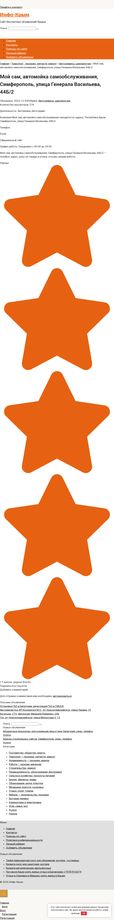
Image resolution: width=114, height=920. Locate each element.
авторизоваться (62, 696)
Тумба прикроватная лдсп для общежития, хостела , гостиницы (42, 860)
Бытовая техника (18, 798)
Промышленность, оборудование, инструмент (35, 771)
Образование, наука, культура (26, 783)
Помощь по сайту (16, 48)
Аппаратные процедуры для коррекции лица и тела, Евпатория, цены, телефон (48, 731)
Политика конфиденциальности (24, 840)
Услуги (7, 735)
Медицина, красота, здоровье (26, 787)
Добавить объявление (20, 57)
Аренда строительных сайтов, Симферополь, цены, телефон (37, 738)
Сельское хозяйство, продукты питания (32, 775)
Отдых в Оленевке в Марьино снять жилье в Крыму (35, 875)
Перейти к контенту (11, 7)
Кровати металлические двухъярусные (28, 868)
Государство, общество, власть (27, 752)
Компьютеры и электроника (25, 802)
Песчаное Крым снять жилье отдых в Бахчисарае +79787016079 (43, 871)
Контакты (12, 44)
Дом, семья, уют (18, 806)
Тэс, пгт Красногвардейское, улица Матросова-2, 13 (30, 717)
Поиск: (4, 28)
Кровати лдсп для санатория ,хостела (27, 864)
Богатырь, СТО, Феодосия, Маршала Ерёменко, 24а (29, 713)
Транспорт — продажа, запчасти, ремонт (32, 756)
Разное (13, 813)
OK (84, 913)
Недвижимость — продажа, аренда (29, 760)
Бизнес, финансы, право (22, 779)
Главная (11, 40)
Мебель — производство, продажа (29, 794)
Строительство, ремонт (22, 768)
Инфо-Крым (14, 14)
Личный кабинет (16, 53)
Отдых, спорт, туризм (21, 790)
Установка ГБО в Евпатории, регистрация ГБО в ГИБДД (32, 706)
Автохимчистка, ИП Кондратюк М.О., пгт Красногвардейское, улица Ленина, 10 (45, 709)
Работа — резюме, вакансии (25, 764)
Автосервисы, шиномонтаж (54, 100)
